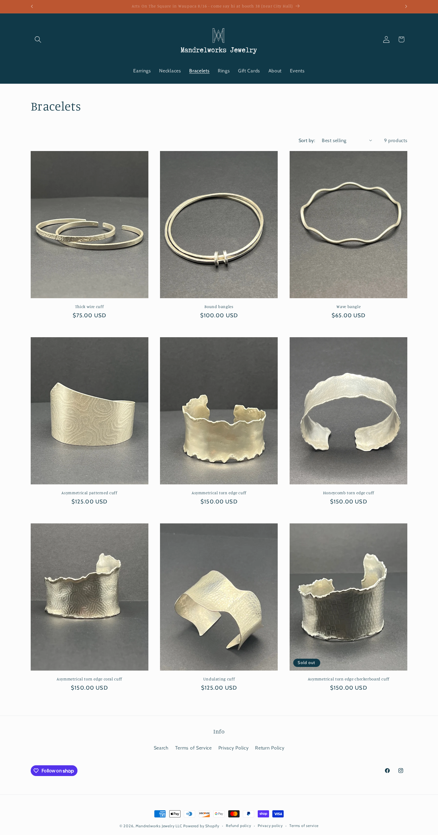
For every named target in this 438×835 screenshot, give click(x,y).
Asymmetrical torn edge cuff (219, 492)
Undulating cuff (219, 679)
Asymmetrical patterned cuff (89, 492)
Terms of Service (193, 748)
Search (161, 748)
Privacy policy (270, 825)
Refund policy (238, 825)
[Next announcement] (406, 6)
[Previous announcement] (31, 6)
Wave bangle (348, 306)
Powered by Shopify (201, 826)
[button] (38, 39)
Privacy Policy (233, 748)
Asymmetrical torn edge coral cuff (89, 679)
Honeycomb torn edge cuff (348, 492)
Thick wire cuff (89, 306)
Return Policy (269, 748)
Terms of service (304, 825)
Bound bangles (218, 306)
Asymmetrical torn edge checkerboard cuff (348, 679)
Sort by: (307, 140)
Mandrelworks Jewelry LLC (159, 826)
